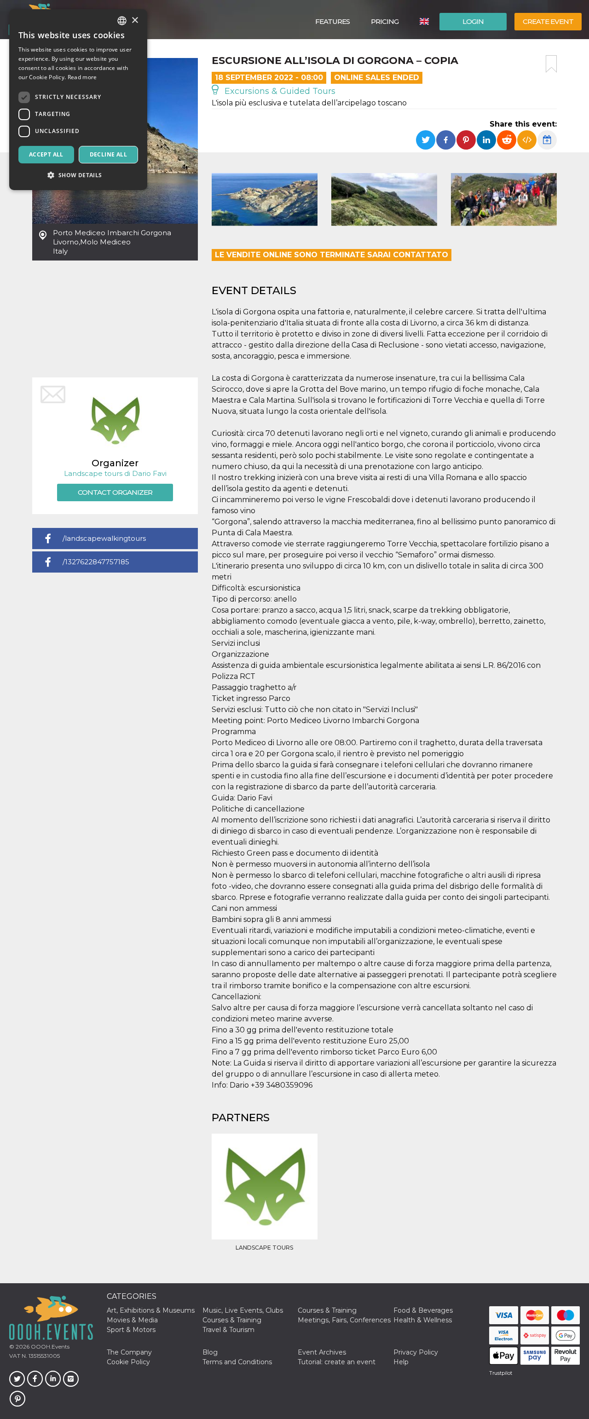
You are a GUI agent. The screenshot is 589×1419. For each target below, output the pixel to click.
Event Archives (322, 1352)
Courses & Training (327, 1310)
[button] (78, 175)
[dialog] (78, 99)
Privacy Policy (415, 1352)
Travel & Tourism (228, 1330)
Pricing (384, 21)
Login (473, 21)
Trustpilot (500, 1373)
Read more (82, 77)
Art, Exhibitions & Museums (151, 1310)
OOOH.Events (49, 1346)
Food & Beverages (423, 1310)
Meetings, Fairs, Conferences (344, 1320)
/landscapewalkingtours (104, 538)
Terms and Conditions (237, 1362)
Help (401, 1362)
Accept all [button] (46, 154)
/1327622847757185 (96, 561)
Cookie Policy (128, 1362)
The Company (129, 1352)
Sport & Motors (131, 1330)
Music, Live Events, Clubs (242, 1310)
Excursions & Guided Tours (278, 91)
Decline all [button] (108, 154)
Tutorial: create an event (336, 1362)
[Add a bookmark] (551, 64)
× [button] (134, 20)
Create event (548, 21)
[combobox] (122, 20)
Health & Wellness (422, 1320)
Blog (210, 1352)
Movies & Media (132, 1320)
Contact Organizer (115, 492)
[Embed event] (527, 140)
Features (332, 21)
